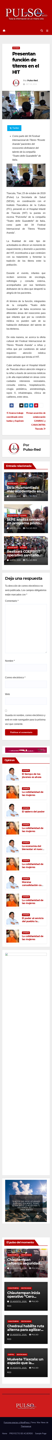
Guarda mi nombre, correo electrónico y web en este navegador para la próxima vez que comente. (25, 719)
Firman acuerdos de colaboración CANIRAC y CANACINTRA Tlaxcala (35, 421)
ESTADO (16, 48)
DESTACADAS (13, 483)
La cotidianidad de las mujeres (32, 793)
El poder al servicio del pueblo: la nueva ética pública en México (33, 923)
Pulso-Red (32, 80)
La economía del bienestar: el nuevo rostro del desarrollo (33, 851)
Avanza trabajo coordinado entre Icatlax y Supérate (15, 417)
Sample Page (40, 1433)
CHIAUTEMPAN (13, 1255)
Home (4, 1433)
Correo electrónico (15, 677)
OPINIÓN (26, 770)
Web (7, 694)
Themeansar (26, 1426)
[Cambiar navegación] (47, 30)
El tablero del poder (33, 811)
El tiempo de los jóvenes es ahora (31, 776)
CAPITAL (11, 1354)
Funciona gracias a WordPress (17, 1422)
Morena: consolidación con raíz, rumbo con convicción (32, 887)
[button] (42, 30)
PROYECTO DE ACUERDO (21, 1433)
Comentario (11, 601)
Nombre (10, 661)
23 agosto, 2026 (18, 1268)
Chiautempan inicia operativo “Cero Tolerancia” (23, 1296)
